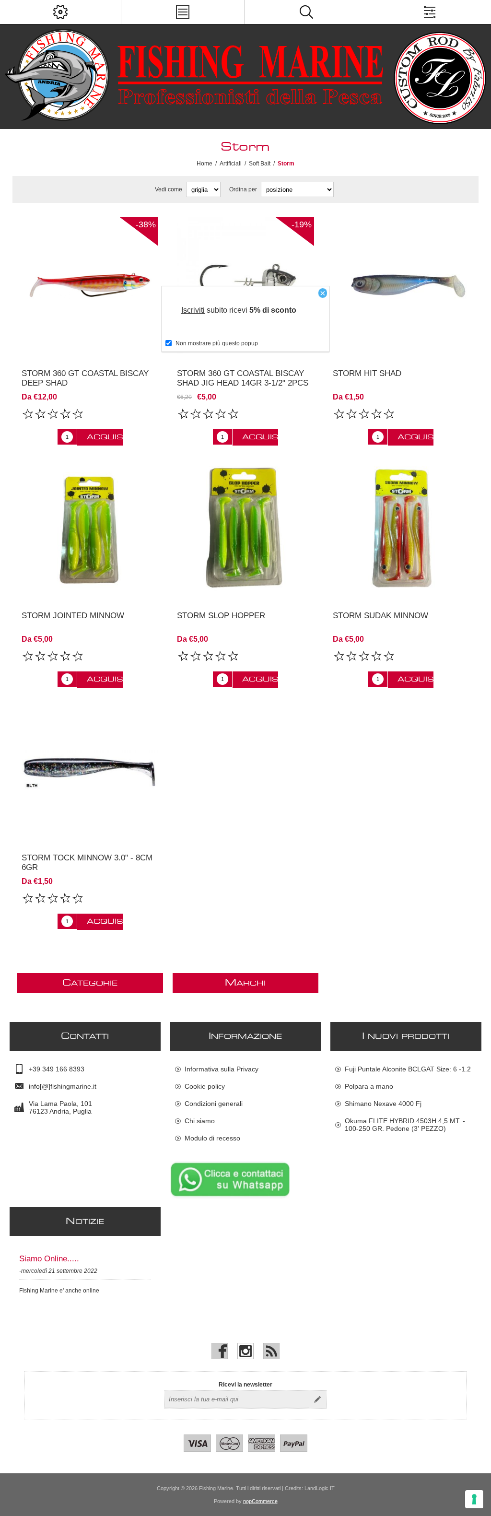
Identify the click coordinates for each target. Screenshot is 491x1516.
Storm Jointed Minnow (73, 615)
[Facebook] (219, 1351)
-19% (302, 224)
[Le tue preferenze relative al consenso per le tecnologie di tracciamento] (474, 1499)
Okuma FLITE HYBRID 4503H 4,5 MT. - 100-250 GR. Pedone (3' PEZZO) (405, 1124)
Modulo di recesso (212, 1138)
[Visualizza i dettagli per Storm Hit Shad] (401, 285)
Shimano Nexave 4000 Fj (383, 1103)
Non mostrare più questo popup (216, 343)
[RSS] (271, 1351)
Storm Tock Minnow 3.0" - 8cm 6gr (87, 862)
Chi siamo (200, 1121)
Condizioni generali (214, 1103)
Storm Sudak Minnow (380, 615)
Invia (317, 1399)
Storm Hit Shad (367, 373)
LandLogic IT (319, 1488)
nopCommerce (260, 1501)
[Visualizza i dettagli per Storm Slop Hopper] (245, 528)
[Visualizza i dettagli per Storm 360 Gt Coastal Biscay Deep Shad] (90, 285)
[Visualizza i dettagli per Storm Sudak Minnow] (401, 528)
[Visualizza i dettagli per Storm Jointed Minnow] (90, 528)
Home (204, 163)
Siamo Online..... (49, 1258)
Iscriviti (193, 310)
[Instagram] (245, 1351)
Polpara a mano (369, 1086)
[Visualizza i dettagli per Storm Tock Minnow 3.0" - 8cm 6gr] (90, 770)
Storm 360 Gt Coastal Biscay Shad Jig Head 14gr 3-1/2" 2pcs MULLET (242, 383)
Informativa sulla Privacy (221, 1069)
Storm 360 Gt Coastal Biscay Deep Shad (85, 378)
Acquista (105, 437)
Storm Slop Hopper (221, 615)
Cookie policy (205, 1086)
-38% (146, 224)
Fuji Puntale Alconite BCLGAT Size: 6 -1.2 (408, 1069)
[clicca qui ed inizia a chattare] (230, 1196)
